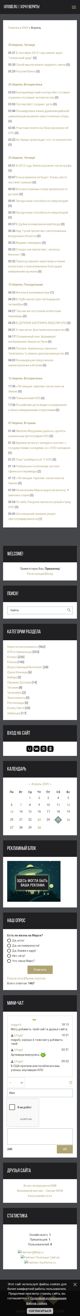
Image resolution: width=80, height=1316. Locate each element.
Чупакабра (14, 692)
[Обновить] (71, 1083)
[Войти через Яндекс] (43, 749)
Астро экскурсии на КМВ (40, 1185)
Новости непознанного (22, 646)
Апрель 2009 (40, 784)
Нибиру (12, 677)
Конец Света (16, 708)
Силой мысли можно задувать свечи (41, 64)
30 (39, 827)
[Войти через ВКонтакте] (36, 749)
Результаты (15, 978)
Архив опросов (35, 978)
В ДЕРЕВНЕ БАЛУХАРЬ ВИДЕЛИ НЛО (41, 323)
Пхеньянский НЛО (28, 398)
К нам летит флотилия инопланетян (40, 329)
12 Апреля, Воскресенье (25, 378)
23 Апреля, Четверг (21, 157)
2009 (25, 27)
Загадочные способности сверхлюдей (42, 201)
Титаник (12, 687)
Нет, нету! (18, 955)
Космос (12, 657)
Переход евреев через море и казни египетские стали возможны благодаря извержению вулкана (36, 266)
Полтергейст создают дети (34, 104)
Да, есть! (18, 940)
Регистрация (36, 573)
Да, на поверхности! (25, 945)
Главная (13, 27)
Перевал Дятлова (19, 682)
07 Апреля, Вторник (22, 423)
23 (39, 819)
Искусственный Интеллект (25, 667)
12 (68, 804)
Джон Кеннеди (17, 672)
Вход (49, 573)
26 (68, 819)
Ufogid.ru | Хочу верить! (21, 7)
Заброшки (14, 713)
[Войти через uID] (29, 749)
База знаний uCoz (40, 1195)
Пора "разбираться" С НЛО (34, 459)
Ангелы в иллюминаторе (33, 292)
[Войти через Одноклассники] (50, 749)
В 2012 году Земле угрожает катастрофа (43, 165)
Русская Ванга (25, 71)
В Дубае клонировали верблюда (38, 224)
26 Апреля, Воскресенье (25, 84)
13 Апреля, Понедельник (25, 284)
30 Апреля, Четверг (21, 45)
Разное (12, 662)
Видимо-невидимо (28, 242)
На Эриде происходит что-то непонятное (44, 139)
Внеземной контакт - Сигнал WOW (40, 1190)
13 (11, 811)
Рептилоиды (15, 703)
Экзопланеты (16, 697)
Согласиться (40, 1311)
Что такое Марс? (23, 961)
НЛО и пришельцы (19, 652)
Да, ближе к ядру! (24, 950)
